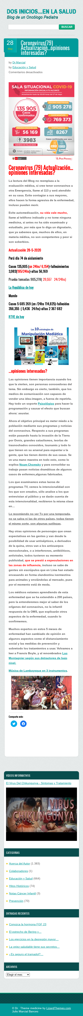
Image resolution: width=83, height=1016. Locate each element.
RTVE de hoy (16, 316)
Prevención (16, 900)
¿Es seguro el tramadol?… (26, 954)
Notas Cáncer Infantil (22, 893)
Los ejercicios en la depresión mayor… (34, 939)
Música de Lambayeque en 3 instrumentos (38, 670)
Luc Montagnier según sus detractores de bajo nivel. (38, 658)
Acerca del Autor (19, 863)
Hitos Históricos (19, 886)
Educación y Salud (24, 67)
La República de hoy (21, 287)
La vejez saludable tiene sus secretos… (34, 946)
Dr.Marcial (18, 62)
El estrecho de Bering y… (25, 931)
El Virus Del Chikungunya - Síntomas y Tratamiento (38, 783)
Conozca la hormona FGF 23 (27, 924)
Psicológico (46, 403)
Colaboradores (18, 871)
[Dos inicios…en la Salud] (41, 18)
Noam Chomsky (30, 464)
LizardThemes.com (58, 1008)
